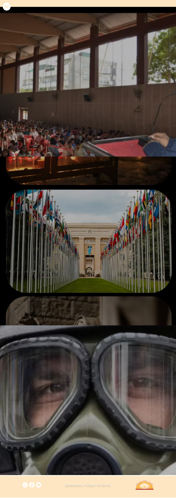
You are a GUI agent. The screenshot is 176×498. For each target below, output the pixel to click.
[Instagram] (25, 485)
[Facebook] (32, 485)
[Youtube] (38, 485)
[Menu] (7, 7)
